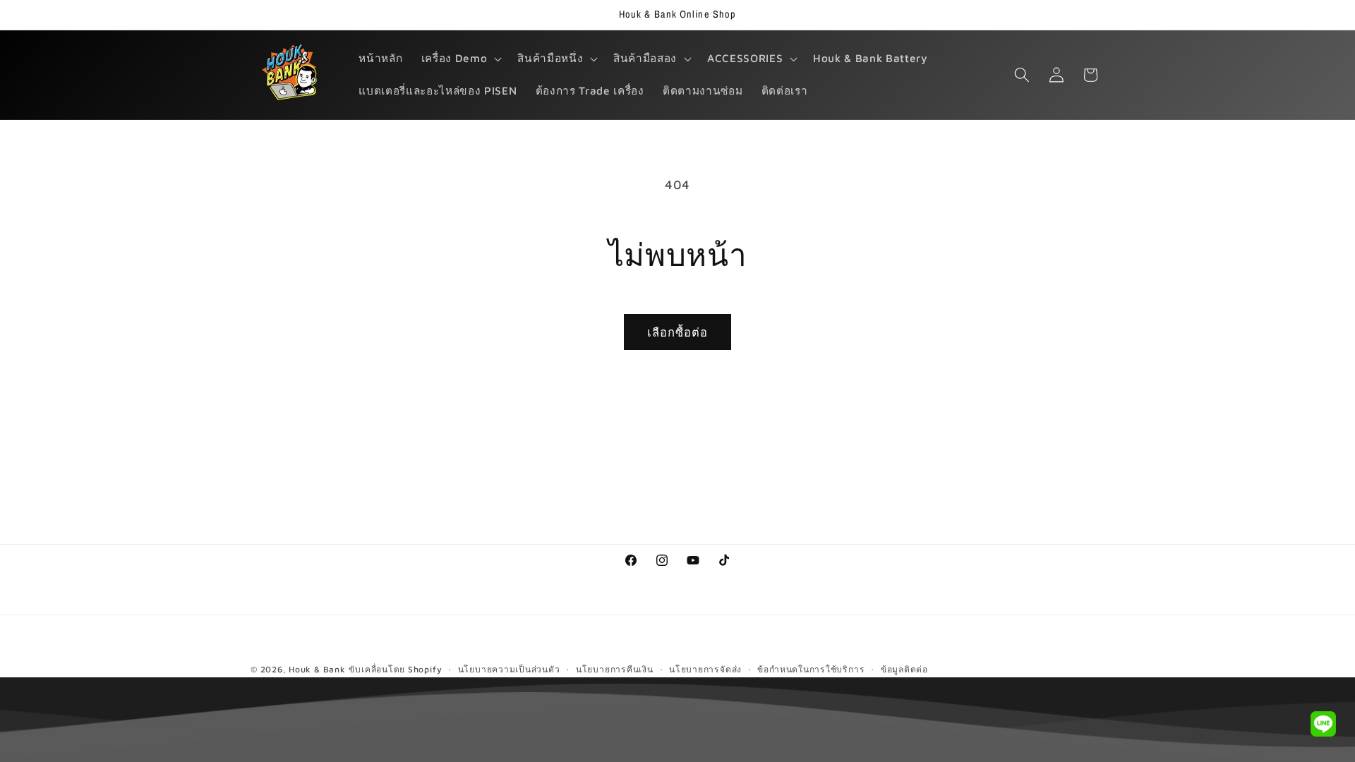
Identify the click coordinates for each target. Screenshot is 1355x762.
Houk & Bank (317, 669)
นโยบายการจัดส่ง (705, 669)
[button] (460, 58)
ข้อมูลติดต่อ (904, 669)
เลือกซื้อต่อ (678, 332)
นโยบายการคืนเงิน (615, 669)
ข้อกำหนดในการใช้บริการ (811, 669)
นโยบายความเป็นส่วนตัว (509, 669)
